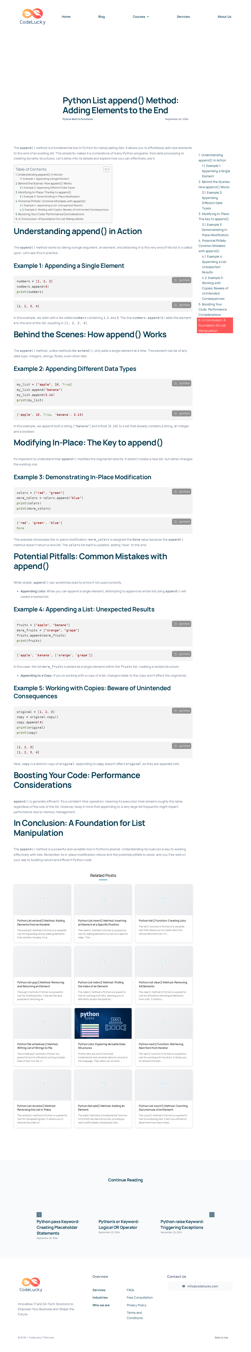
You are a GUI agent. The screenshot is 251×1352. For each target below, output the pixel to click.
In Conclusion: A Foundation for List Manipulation (50, 219)
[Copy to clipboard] (175, 280)
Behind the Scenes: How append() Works (45, 183)
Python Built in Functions (78, 119)
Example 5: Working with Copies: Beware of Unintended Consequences (67, 209)
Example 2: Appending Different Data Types (49, 187)
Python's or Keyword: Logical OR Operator (119, 1224)
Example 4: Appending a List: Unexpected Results (53, 205)
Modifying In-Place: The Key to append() (44, 192)
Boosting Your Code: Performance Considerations (51, 214)
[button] (39, 1214)
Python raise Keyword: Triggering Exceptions (182, 1224)
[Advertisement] (125, 59)
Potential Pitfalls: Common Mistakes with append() (52, 201)
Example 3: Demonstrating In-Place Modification (52, 196)
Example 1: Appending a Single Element (46, 178)
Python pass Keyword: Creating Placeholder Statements (58, 1227)
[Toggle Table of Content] (105, 169)
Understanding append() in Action (40, 174)
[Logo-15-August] (32, 4)
